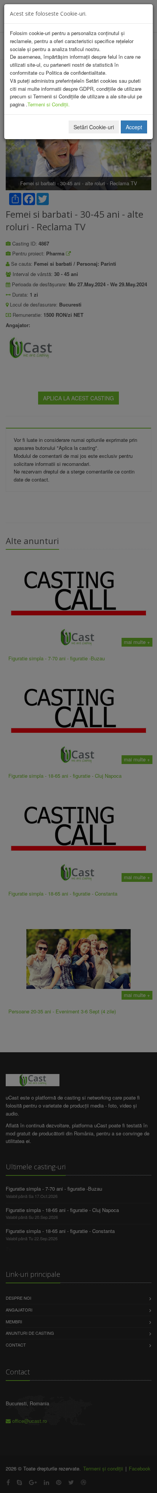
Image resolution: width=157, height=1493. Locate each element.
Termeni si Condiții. (48, 104)
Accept (134, 127)
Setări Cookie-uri (94, 127)
